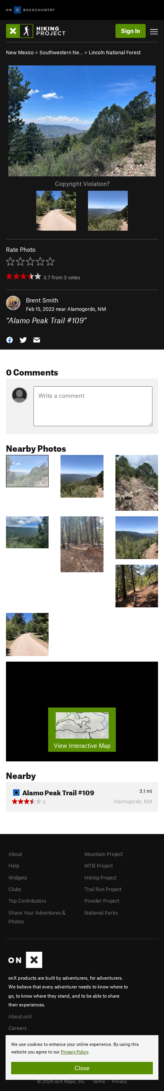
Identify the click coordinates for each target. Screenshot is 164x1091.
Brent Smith (42, 300)
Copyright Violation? (82, 183)
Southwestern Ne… (61, 52)
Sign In (130, 30)
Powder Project (101, 900)
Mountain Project (103, 854)
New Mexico (20, 52)
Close (82, 1067)
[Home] (39, 31)
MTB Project (98, 865)
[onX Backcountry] (30, 10)
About (15, 854)
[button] (9, 339)
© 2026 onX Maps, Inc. (61, 1081)
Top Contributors (27, 900)
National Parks (101, 912)
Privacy (119, 1081)
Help (13, 865)
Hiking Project (100, 877)
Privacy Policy (74, 1052)
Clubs (14, 889)
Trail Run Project (102, 889)
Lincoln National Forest (115, 52)
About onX (20, 1016)
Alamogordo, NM (86, 309)
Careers (17, 1028)
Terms (98, 1081)
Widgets (17, 877)
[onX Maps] (25, 966)
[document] (82, 1057)
